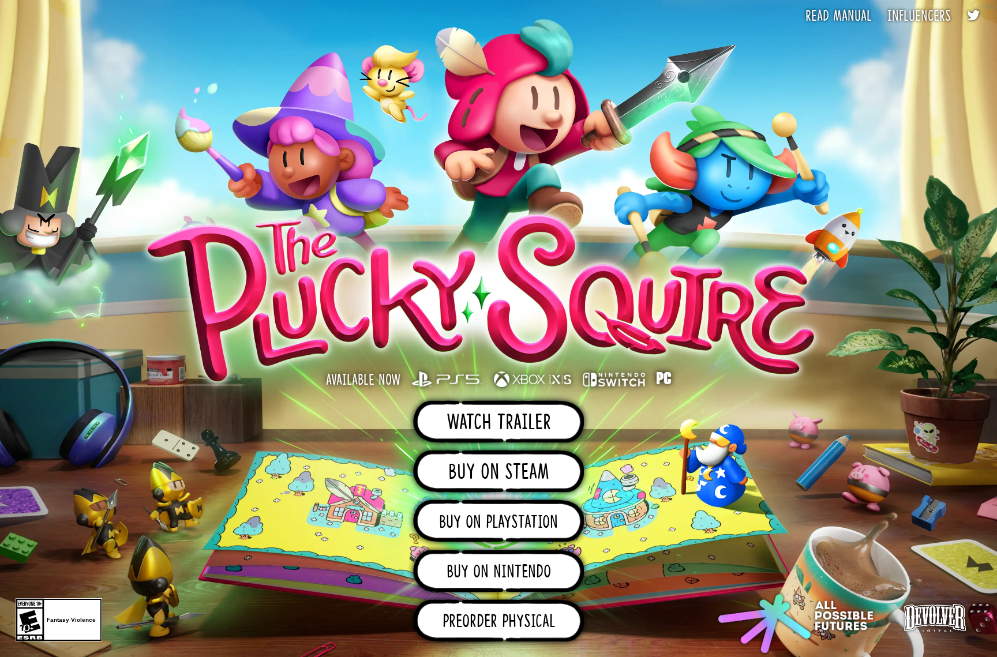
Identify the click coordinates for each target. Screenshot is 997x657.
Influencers (919, 17)
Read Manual (838, 17)
